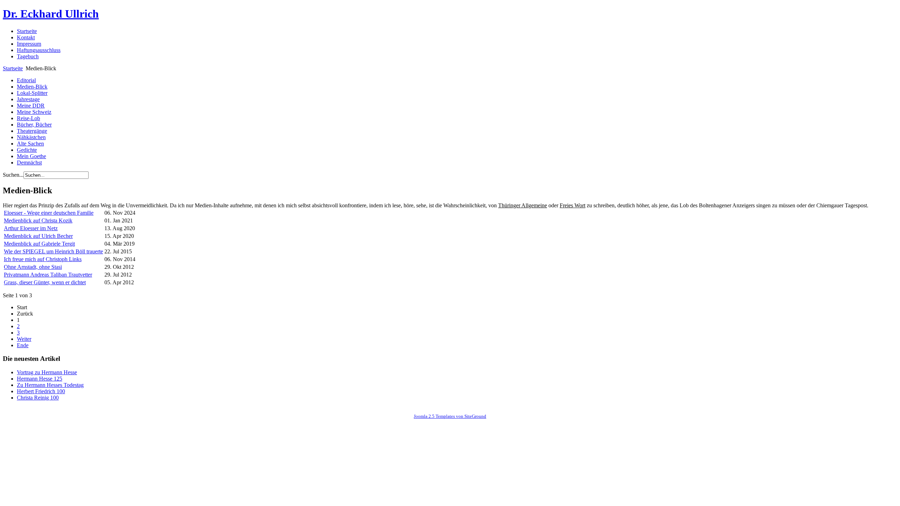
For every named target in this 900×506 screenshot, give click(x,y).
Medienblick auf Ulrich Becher (38, 236)
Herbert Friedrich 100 (41, 391)
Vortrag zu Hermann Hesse (47, 372)
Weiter (24, 339)
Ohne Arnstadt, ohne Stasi (33, 267)
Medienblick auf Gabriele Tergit (39, 244)
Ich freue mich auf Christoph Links (43, 259)
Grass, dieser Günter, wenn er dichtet (45, 282)
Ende (22, 345)
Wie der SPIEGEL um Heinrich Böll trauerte (53, 251)
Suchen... (13, 175)
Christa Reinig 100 (38, 398)
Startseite (13, 68)
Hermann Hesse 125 (39, 379)
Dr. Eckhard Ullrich (51, 13)
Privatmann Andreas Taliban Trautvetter (48, 275)
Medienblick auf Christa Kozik (38, 220)
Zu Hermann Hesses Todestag (50, 385)
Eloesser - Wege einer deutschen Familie (49, 213)
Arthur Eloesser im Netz (31, 228)
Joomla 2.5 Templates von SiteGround (450, 416)
